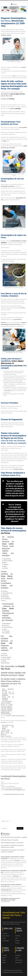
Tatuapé (4, 955)
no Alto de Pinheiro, (7, 560)
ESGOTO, (9, 706)
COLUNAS (3, 709)
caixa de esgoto (14, 94)
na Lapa (4, 629)
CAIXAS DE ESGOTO (6, 711)
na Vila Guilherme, (6, 598)
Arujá (8, 730)
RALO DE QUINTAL (7, 701)
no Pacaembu (6, 631)
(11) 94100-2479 (17, 788)
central (14, 76)
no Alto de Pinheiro (7, 627)
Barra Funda (5, 625)
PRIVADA (4, 690)
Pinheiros (17, 935)
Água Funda (4, 655)
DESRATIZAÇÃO (5, 712)
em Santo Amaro (5, 659)
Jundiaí (7, 731)
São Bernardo (18, 960)
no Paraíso (4, 653)
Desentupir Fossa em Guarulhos (9, 840)
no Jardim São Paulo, (7, 593)
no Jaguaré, (5, 564)
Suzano (4, 730)
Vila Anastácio (6, 633)
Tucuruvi (3, 600)
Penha (4, 960)
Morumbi (4, 933)
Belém (4, 962)
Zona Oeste (8, 608)
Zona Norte (6, 576)
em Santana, (4, 591)
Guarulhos (5, 727)
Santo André (5, 725)
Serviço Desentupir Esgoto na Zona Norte (12, 842)
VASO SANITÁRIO (8, 689)
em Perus (22, 94)
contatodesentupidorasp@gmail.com (15, 789)
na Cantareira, (4, 595)
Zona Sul (6, 643)
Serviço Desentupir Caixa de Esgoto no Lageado (14, 837)
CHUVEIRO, (5, 700)
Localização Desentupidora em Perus (14, 794)
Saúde (4, 938)
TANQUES (9, 709)
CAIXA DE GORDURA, (6, 707)
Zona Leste (7, 544)
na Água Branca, (6, 559)
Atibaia (3, 731)
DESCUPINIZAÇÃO (6, 714)
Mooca (4, 957)
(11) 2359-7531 (5, 901)
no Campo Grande (6, 657)
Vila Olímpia (5, 940)
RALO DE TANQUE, (6, 703)
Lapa (16, 938)
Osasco (11, 725)
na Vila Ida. (5, 568)
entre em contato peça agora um (15, 715)
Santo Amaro (5, 733)
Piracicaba (8, 736)
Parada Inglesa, (5, 597)
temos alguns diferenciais (12, 362)
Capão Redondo (5, 663)
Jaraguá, (4, 566)
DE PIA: (4, 692)
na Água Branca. (6, 623)
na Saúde (3, 661)
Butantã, (4, 562)
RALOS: (4, 697)
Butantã (17, 940)
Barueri (3, 736)
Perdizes (17, 943)
